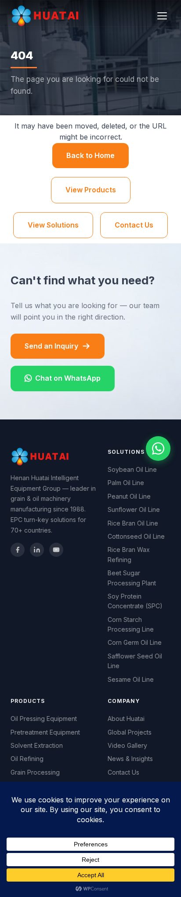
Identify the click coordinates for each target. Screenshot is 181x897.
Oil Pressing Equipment (44, 718)
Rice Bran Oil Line (133, 523)
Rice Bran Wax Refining (129, 554)
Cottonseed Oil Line (136, 536)
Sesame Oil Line (131, 679)
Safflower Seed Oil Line (135, 660)
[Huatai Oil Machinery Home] (47, 15)
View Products (90, 189)
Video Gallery (127, 745)
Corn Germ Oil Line (135, 642)
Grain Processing (35, 772)
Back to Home (90, 155)
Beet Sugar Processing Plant (132, 577)
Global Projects (130, 732)
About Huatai (126, 718)
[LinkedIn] (37, 550)
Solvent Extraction (37, 745)
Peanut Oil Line (129, 496)
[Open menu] (162, 16)
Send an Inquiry (51, 346)
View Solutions (53, 225)
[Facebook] (18, 550)
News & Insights (130, 758)
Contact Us (134, 225)
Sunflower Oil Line (134, 509)
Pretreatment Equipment (45, 732)
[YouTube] (56, 550)
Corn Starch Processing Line (131, 624)
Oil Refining (27, 758)
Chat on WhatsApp (68, 378)
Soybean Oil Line (132, 469)
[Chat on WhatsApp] (158, 448)
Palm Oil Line (126, 482)
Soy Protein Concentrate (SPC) (135, 601)
